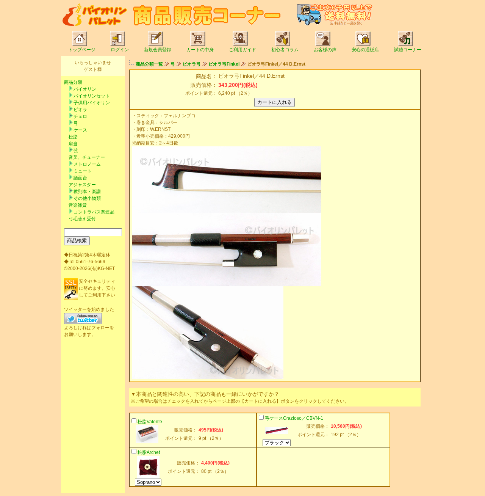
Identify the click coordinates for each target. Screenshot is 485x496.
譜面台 (80, 178)
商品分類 (73, 82)
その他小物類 (87, 198)
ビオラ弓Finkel (223, 64)
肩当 (73, 143)
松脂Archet (149, 452)
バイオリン (85, 89)
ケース (80, 130)
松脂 (73, 137)
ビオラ (80, 109)
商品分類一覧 (149, 64)
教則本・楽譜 (87, 191)
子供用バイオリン (92, 102)
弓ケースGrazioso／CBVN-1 (294, 418)
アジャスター (82, 184)
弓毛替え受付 (82, 218)
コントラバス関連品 (94, 212)
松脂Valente (150, 421)
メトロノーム (87, 164)
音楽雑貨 (78, 205)
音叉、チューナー (87, 157)
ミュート (83, 171)
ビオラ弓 (192, 64)
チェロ (80, 116)
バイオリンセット (92, 96)
